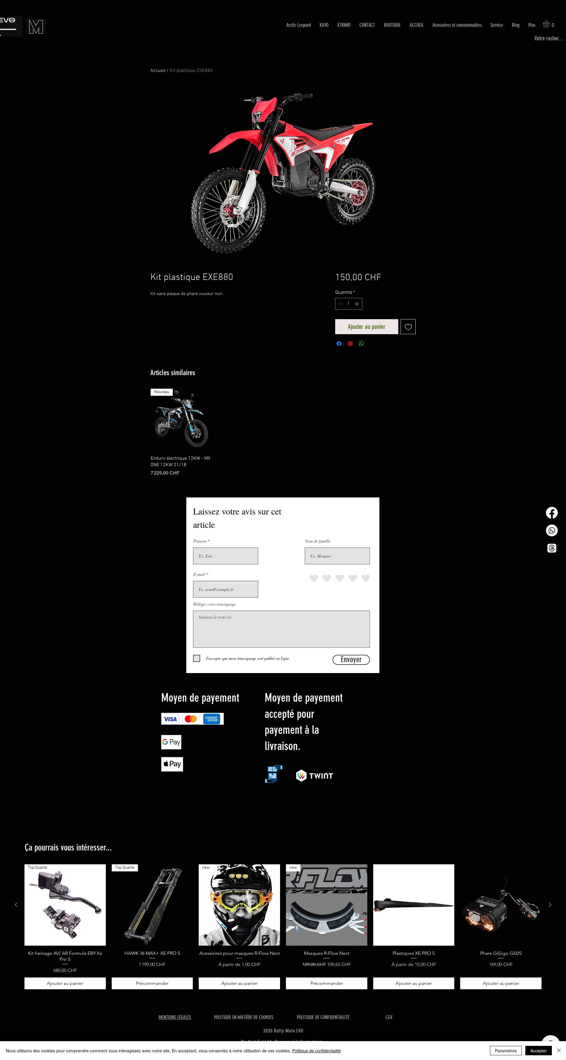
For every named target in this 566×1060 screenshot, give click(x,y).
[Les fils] (552, 548)
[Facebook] (552, 513)
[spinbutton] (348, 303)
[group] (283, 432)
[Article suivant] (550, 904)
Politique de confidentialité (316, 1051)
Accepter (538, 1051)
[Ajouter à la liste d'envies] (408, 326)
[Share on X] (372, 343)
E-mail (199, 574)
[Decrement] (340, 303)
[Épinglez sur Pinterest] (350, 343)
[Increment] (357, 303)
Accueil (157, 71)
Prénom (199, 541)
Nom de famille (317, 541)
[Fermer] (558, 1050)
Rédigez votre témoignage (214, 604)
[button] (550, 23)
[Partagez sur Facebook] (339, 343)
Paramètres (506, 1051)
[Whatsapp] (552, 530)
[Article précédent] (15, 904)
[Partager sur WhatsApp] (361, 343)
